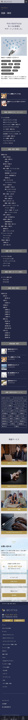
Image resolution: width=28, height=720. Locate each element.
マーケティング (6, 61)
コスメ (16, 400)
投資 (11, 416)
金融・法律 (7, 157)
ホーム (3, 625)
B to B (15, 70)
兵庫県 (7, 310)
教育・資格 (8, 198)
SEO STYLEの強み (6, 628)
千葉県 (7, 323)
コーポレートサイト (9, 261)
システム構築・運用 (9, 136)
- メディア (4, 673)
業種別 (4, 154)
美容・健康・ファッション (11, 168)
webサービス (17, 61)
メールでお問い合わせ (4, 719)
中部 (5, 330)
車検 (13, 424)
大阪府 (7, 312)
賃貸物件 (22, 421)
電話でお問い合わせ (14, 719)
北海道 (5, 305)
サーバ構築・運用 (8, 138)
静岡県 (7, 335)
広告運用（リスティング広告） (12, 134)
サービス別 (5, 117)
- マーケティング (6, 677)
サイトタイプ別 (6, 256)
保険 (7, 161)
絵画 (11, 418)
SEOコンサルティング (7, 73)
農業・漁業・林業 (10, 203)
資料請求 (14, 595)
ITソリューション (7, 67)
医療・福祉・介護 (6, 226)
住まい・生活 (7, 185)
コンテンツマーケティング (11, 127)
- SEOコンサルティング (7, 634)
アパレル (8, 171)
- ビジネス (4, 686)
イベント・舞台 (10, 208)
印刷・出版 (7, 215)
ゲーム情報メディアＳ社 (14, 357)
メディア (6, 263)
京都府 (7, 314)
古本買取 (5, 413)
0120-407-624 (15, 566)
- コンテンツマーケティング (9, 641)
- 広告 (3, 680)
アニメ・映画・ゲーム (11, 210)
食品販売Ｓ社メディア (13, 365)
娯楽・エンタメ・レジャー (11, 205)
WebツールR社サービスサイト (10, 57)
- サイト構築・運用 (6, 683)
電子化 (4, 64)
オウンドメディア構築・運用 (11, 124)
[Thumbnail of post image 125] (14, 47)
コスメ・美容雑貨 (10, 175)
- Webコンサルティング (8, 638)
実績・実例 (5, 654)
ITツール (17, 67)
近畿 (5, 307)
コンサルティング (10, 182)
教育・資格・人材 (8, 194)
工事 (4, 416)
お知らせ (4, 651)
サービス (4, 631)
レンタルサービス (7, 408)
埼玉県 (7, 321)
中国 (5, 300)
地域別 (4, 293)
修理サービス (19, 408)
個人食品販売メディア (13, 373)
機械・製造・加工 (10, 224)
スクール (23, 400)
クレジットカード (7, 400)
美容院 (17, 418)
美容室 (7, 178)
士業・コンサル (8, 180)
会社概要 (4, 703)
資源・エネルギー (8, 201)
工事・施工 (7, 245)
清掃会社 (5, 418)
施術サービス (20, 416)
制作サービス (14, 411)
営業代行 (14, 413)
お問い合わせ (14, 581)
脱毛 (24, 418)
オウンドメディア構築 (14, 509)
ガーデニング (11, 191)
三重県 (7, 316)
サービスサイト (6, 70)
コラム (3, 657)
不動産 (5, 242)
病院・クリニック (8, 231)
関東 (11, 64)
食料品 (7, 166)
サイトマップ (5, 700)
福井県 (7, 298)
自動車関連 (8, 221)
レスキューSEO (8, 143)
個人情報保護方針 (6, 707)
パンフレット (20, 403)
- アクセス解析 (5, 667)
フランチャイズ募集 (7, 405)
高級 (17, 426)
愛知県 (7, 337)
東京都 (17, 64)
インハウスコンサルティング (11, 131)
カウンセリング (18, 398)
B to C (6, 279)
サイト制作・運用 (9, 129)
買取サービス (14, 421)
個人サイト (5, 411)
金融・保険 (8, 159)
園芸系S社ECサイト (13, 349)
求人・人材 (8, 196)
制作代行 (23, 411)
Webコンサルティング (10, 122)
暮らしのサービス (10, 189)
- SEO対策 (4, 670)
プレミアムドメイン (9, 141)
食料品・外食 (7, 164)
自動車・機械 (7, 219)
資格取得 (5, 424)
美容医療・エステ (10, 173)
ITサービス (7, 235)
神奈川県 (8, 328)
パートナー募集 (6, 647)
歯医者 (5, 228)
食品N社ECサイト (12, 380)
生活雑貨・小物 (10, 187)
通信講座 (21, 424)
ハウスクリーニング (7, 403)
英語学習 (5, 421)
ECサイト (6, 265)
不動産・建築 (5, 240)
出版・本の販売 (10, 217)
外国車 (22, 413)
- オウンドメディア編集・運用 (9, 644)
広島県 (7, 303)
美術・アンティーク (11, 212)
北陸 (5, 296)
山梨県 (7, 333)
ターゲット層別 (6, 277)
